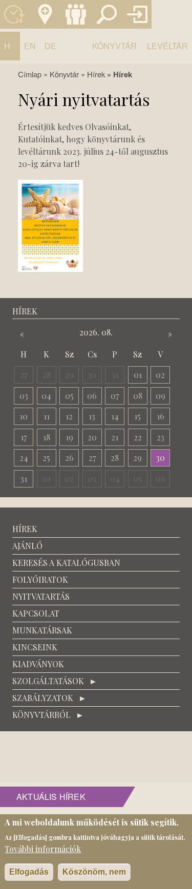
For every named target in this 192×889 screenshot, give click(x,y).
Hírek (96, 74)
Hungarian (10, 50)
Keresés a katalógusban (106, 14)
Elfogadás (29, 871)
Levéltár (167, 46)
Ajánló (27, 545)
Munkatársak (75, 14)
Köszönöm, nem (94, 871)
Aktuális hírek (51, 796)
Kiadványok (38, 664)
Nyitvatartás (14, 14)
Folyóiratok (40, 579)
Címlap (29, 74)
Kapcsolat (45, 14)
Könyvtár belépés (137, 14)
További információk (43, 848)
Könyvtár (114, 46)
